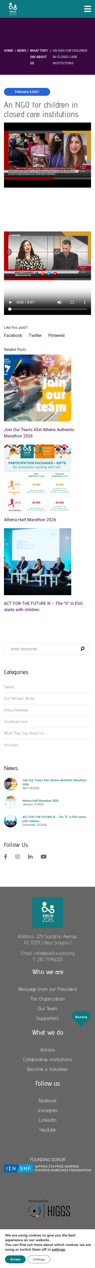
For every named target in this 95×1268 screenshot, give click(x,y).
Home (8, 50)
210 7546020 (50, 959)
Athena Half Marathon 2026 (30, 519)
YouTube (47, 1130)
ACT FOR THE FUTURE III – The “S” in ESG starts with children (43, 606)
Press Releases (16, 709)
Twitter (35, 335)
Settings (39, 1259)
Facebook (13, 335)
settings (58, 1249)
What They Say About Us (39, 57)
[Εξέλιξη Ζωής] (47, 912)
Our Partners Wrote (19, 698)
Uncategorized (15, 721)
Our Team (47, 1008)
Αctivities (11, 744)
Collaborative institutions (47, 1059)
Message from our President (47, 989)
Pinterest (56, 335)
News (21, 50)
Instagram (48, 1110)
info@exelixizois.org (54, 953)
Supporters (47, 1018)
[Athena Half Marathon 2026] (47, 478)
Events (9, 686)
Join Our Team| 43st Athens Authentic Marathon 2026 (39, 432)
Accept (15, 1259)
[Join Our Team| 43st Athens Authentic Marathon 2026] (47, 388)
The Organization (47, 999)
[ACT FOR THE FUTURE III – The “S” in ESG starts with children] (47, 561)
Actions (47, 1050)
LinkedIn (47, 1120)
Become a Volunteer (47, 1069)
